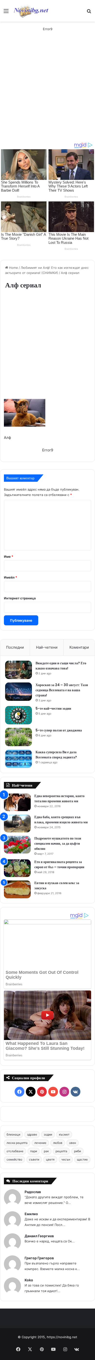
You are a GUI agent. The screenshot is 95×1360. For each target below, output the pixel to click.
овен (72, 1143)
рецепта (61, 1151)
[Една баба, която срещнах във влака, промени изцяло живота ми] (17, 823)
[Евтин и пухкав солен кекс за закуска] (17, 889)
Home (13, 268)
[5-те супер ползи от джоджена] (18, 737)
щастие (82, 1159)
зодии (48, 1134)
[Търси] (88, 12)
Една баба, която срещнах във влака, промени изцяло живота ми (61, 820)
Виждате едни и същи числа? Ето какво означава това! (61, 666)
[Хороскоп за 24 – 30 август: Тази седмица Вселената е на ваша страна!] (18, 691)
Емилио (31, 1214)
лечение (40, 1143)
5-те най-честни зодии (53, 708)
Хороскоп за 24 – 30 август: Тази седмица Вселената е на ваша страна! (62, 690)
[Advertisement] (47, 91)
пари (33, 1151)
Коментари (79, 647)
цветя (50, 1159)
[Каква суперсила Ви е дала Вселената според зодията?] (18, 759)
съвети (34, 1159)
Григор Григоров (39, 1258)
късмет (64, 1134)
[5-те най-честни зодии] (18, 715)
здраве (32, 1134)
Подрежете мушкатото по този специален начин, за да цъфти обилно (57, 843)
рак (46, 1151)
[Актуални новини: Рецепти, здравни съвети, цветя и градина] (30, 10)
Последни (15, 647)
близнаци (13, 1134)
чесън (65, 1159)
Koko (29, 1280)
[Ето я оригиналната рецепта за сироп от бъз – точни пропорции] (17, 868)
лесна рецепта (17, 1143)
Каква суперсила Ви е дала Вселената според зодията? (56, 755)
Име (8, 556)
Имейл (10, 577)
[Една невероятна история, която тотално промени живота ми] (17, 802)
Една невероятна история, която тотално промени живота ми (59, 798)
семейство (14, 1159)
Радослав (33, 1192)
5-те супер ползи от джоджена (59, 730)
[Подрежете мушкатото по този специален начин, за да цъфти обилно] (17, 845)
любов (57, 1143)
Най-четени (46, 647)
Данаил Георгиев (39, 1236)
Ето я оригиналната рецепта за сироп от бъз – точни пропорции (59, 864)
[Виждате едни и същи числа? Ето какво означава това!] (18, 670)
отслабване (15, 1151)
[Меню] (6, 12)
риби (77, 1151)
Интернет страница (20, 598)
